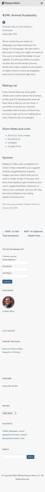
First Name (7, 266)
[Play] (3, 23)
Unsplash (12, 142)
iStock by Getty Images (19, 135)
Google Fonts (14, 146)
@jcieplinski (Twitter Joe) (13, 438)
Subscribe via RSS (10, 386)
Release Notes (30, 204)
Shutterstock (14, 139)
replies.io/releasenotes (13, 197)
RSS (15, 34)
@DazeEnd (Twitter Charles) (14, 435)
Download (7, 30)
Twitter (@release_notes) (13, 431)
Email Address (9, 259)
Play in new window (21, 26)
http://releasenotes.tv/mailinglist (18, 117)
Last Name (7, 273)
